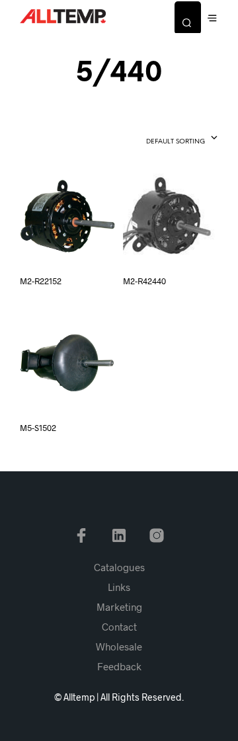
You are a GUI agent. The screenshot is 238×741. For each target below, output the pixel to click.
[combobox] (159, 139)
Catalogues (119, 567)
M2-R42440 (144, 281)
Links (119, 587)
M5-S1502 (38, 427)
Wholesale (119, 646)
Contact (119, 627)
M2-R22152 (40, 281)
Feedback (119, 666)
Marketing (119, 607)
